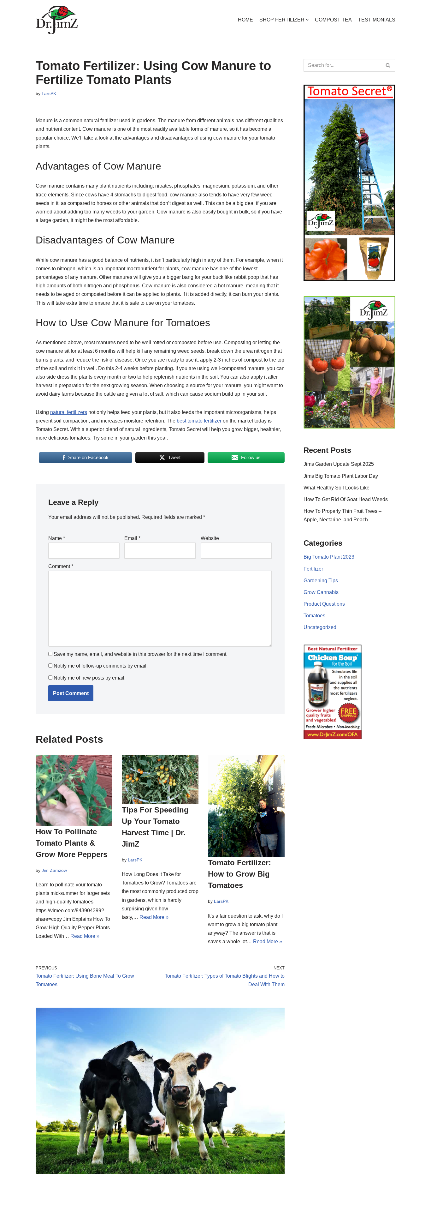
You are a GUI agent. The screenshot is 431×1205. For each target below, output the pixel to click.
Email (132, 538)
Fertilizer (313, 569)
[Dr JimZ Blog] (57, 20)
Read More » (84, 936)
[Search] (388, 65)
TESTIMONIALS (376, 19)
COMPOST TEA (333, 19)
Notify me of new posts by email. (90, 677)
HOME (245, 19)
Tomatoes (314, 615)
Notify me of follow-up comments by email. (101, 666)
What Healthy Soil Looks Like (336, 487)
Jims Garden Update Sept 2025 (339, 464)
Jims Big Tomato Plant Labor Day (341, 476)
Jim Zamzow (54, 869)
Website (210, 538)
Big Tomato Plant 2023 (329, 557)
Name (56, 538)
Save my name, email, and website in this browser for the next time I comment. (140, 654)
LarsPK (49, 93)
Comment (60, 566)
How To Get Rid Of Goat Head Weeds (346, 499)
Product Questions (324, 604)
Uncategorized (320, 627)
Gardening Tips (321, 580)
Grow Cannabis (321, 592)
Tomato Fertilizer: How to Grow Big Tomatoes (239, 874)
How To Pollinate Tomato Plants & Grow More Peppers (71, 842)
